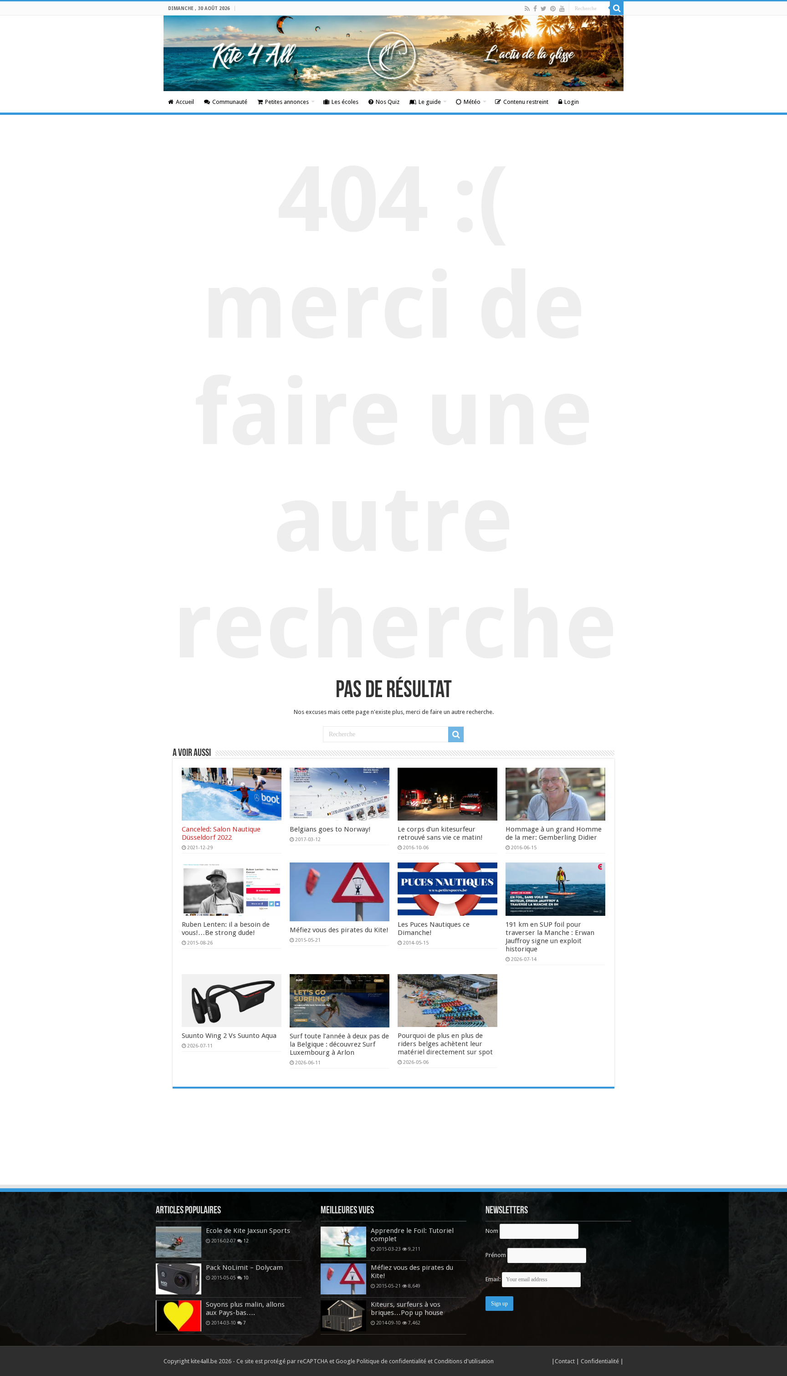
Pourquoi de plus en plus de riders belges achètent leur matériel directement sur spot (445, 1044)
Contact (565, 1361)
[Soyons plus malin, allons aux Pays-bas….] (178, 1315)
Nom (491, 1230)
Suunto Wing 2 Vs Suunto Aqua (229, 1036)
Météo (472, 101)
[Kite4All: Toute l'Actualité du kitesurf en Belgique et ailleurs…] (393, 53)
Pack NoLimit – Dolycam (244, 1267)
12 (246, 1240)
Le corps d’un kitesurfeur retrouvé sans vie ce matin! (440, 833)
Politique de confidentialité (391, 1361)
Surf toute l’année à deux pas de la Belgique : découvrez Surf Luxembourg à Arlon (339, 1044)
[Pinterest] (553, 8)
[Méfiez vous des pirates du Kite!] (343, 1278)
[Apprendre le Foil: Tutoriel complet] (343, 1242)
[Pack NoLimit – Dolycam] (178, 1278)
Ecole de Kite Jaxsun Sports (248, 1231)
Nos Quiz (387, 101)
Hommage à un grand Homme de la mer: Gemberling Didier (554, 833)
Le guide (430, 101)
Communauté (229, 101)
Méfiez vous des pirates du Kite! (339, 930)
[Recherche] (616, 8)
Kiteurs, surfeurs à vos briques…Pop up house (407, 1308)
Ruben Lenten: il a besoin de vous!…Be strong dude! (226, 928)
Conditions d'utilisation (464, 1361)
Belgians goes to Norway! (330, 829)
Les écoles (345, 101)
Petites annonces (287, 101)
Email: (493, 1279)
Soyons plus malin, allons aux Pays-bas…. (245, 1308)
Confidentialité (600, 1361)
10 (246, 1277)
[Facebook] (535, 8)
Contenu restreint (525, 101)
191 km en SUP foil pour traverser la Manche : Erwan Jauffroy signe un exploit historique (550, 936)
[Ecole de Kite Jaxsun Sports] (178, 1242)
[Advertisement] (393, 1158)
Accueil (185, 101)
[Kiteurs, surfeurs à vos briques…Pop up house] (343, 1315)
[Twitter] (543, 8)
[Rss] (527, 8)
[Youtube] (562, 8)
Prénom (495, 1255)
